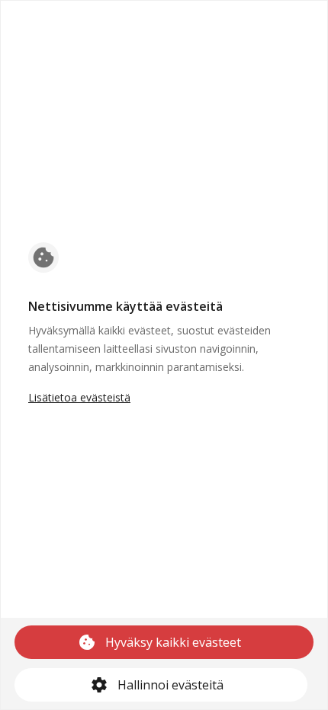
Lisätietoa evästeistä (79, 397)
